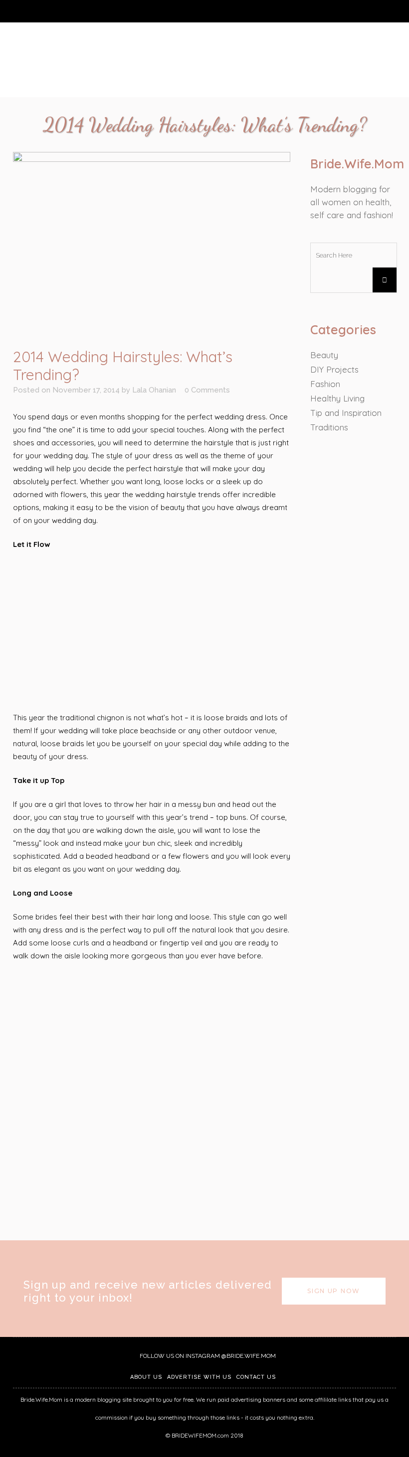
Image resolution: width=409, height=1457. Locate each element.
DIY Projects (334, 369)
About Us (146, 1377)
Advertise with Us (199, 1377)
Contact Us (256, 1377)
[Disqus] (151, 1099)
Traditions (329, 427)
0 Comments (207, 390)
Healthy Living (337, 398)
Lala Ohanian (154, 390)
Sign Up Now (333, 1291)
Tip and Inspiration (346, 412)
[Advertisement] (151, 631)
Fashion (325, 384)
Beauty (324, 355)
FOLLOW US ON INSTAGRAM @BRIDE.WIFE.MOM (207, 1355)
